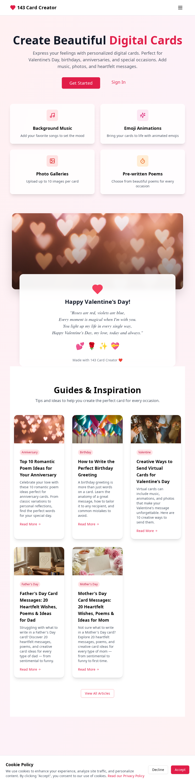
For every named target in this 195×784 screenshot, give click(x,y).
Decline (158, 769)
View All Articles (97, 693)
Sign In (119, 82)
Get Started (81, 83)
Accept (180, 769)
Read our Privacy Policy (126, 776)
